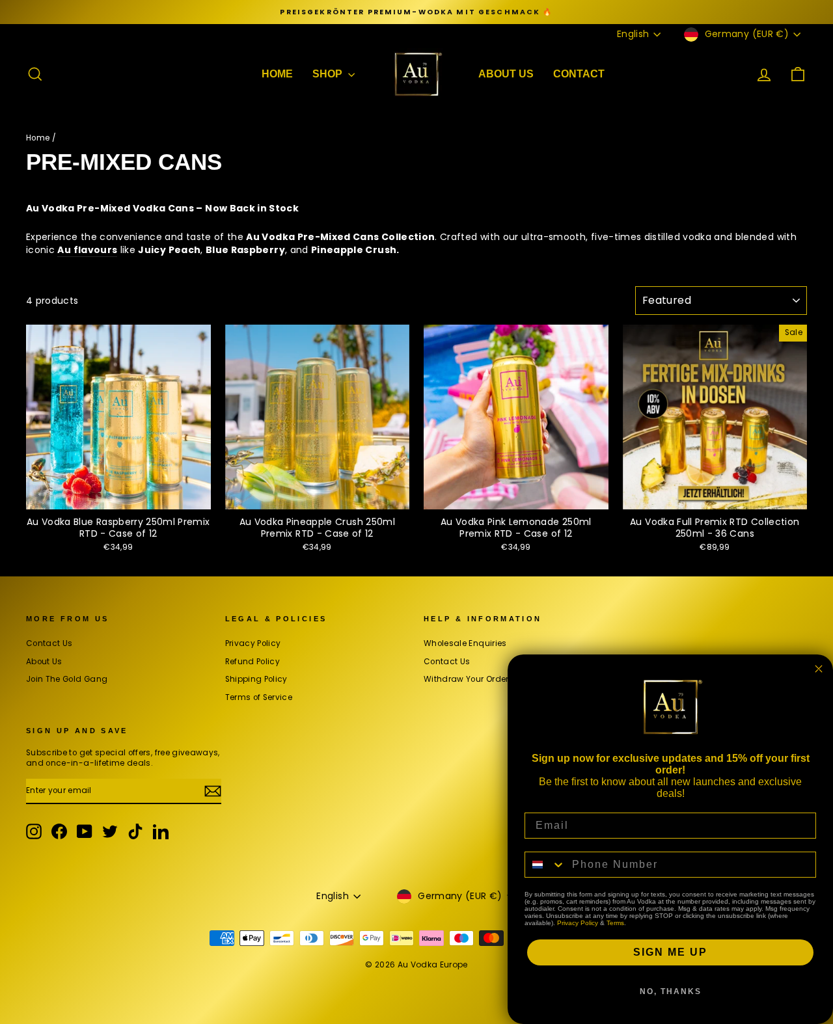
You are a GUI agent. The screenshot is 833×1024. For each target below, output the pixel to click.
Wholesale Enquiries (465, 643)
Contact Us (49, 643)
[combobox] (545, 864)
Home (37, 138)
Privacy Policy (253, 643)
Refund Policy (252, 661)
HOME (277, 73)
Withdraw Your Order (466, 679)
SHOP (328, 73)
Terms (615, 922)
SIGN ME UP (670, 952)
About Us (506, 73)
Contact (579, 73)
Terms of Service (259, 697)
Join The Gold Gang (66, 679)
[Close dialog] (818, 669)
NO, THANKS (671, 991)
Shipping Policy (256, 679)
